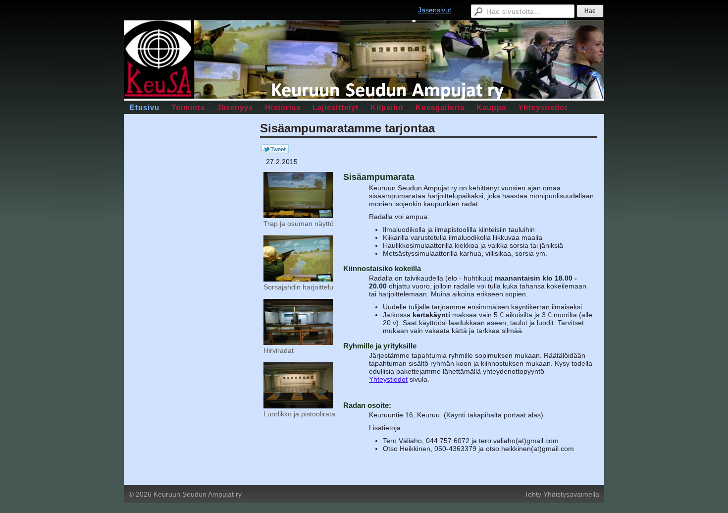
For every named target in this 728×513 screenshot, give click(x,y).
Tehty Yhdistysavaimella (561, 494)
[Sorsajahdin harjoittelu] (298, 279)
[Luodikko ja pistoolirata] (298, 406)
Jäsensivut (434, 10)
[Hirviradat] (298, 342)
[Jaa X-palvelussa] (275, 152)
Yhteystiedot (388, 379)
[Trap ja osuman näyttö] (298, 216)
